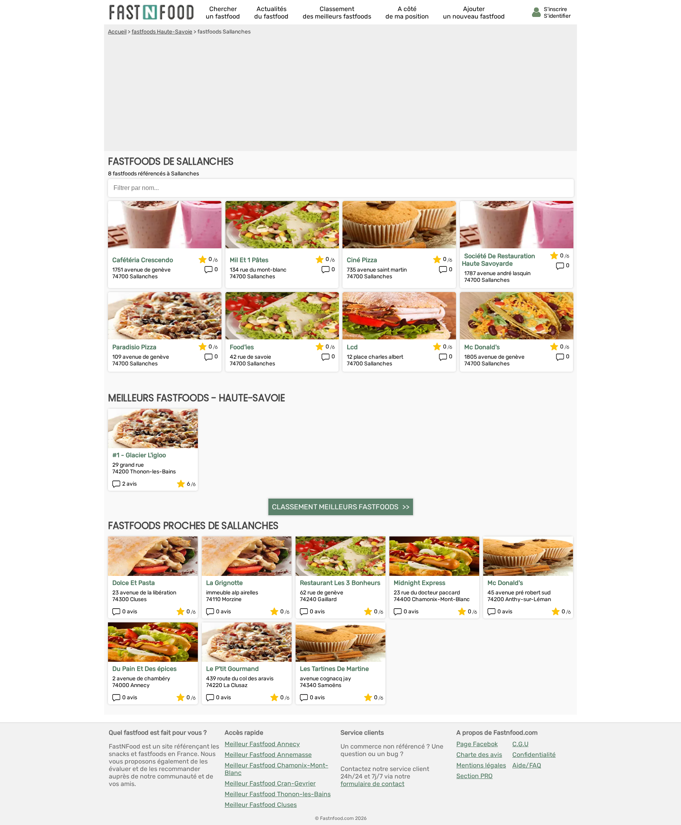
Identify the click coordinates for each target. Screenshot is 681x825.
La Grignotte (224, 583)
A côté (407, 12)
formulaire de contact (372, 784)
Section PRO (474, 776)
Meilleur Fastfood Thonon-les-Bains (278, 794)
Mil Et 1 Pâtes (249, 260)
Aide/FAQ (526, 765)
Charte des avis (479, 754)
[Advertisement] (340, 94)
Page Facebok (477, 744)
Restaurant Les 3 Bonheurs (340, 583)
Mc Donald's (482, 347)
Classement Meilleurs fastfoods (335, 507)
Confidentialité (534, 754)
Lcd (352, 347)
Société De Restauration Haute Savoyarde (498, 259)
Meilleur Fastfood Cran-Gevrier (270, 783)
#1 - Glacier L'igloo (139, 455)
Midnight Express (419, 583)
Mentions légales (481, 765)
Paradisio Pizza (134, 347)
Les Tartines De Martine (334, 668)
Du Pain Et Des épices (144, 668)
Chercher (223, 12)
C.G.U (520, 744)
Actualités (271, 12)
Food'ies (242, 347)
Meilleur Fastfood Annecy (262, 744)
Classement (337, 12)
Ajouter (474, 12)
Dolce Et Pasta (133, 583)
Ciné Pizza (362, 260)
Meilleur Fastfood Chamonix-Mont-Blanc (276, 769)
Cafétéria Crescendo (142, 260)
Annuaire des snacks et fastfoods (152, 12)
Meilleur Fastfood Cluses (261, 804)
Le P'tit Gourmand (232, 668)
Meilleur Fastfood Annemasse (268, 754)
